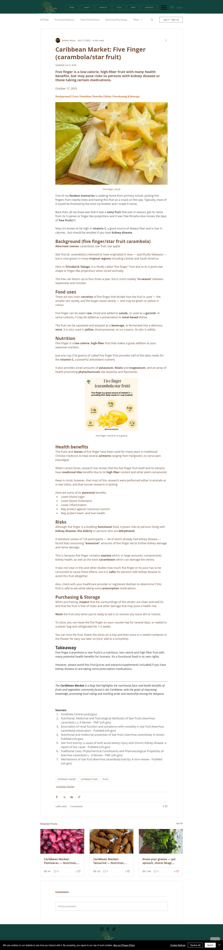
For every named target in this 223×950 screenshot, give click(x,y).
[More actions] (166, 40)
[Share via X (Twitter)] (64, 797)
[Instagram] (102, 929)
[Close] (219, 945)
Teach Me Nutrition (89, 19)
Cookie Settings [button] (177, 945)
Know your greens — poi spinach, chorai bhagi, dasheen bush (159, 861)
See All (179, 823)
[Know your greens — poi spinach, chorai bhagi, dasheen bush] (161, 841)
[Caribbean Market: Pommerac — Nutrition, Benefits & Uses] (62, 841)
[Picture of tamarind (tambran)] (111, 841)
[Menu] (163, 7)
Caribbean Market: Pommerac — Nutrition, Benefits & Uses (60, 861)
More (136, 19)
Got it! (210, 945)
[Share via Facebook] (56, 797)
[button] (151, 19)
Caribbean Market (65, 786)
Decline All (195, 945)
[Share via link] (79, 797)
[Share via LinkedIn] (71, 797)
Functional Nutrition (64, 19)
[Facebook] (108, 929)
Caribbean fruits (89, 779)
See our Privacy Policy (124, 945)
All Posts (44, 19)
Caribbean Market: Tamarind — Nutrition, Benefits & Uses (108, 861)
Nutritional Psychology (116, 19)
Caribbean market (66, 779)
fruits (105, 779)
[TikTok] (114, 929)
